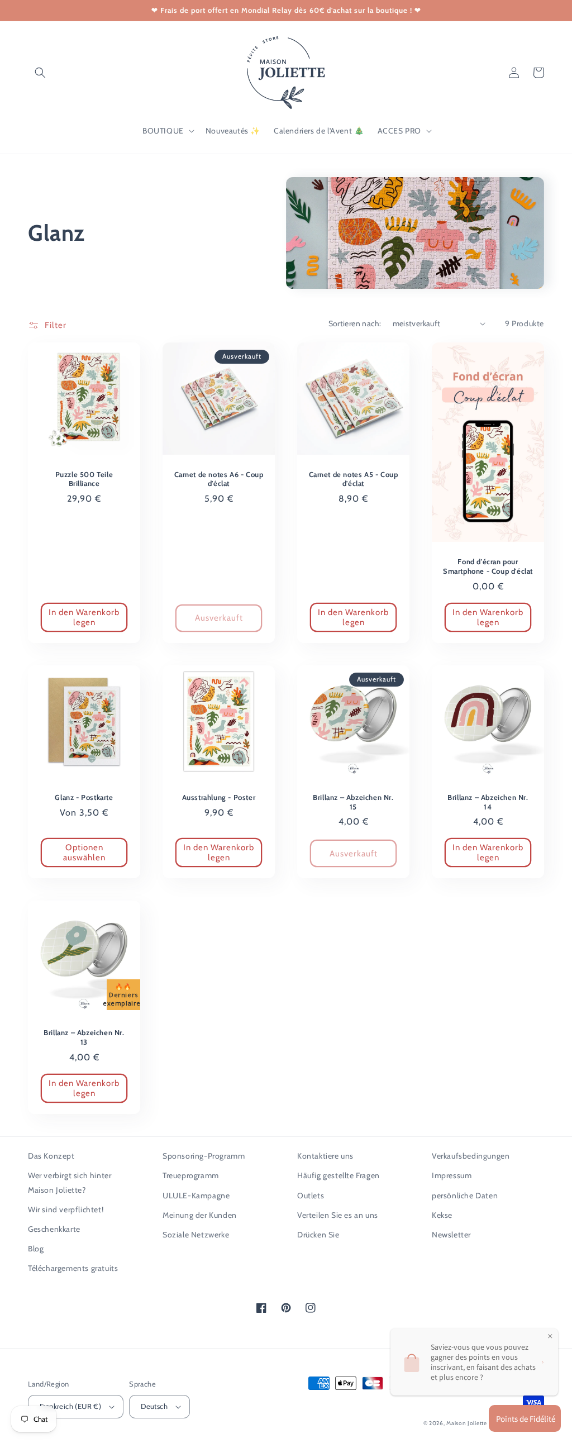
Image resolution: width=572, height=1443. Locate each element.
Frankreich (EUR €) (70, 1406)
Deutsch (154, 1406)
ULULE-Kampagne (196, 1195)
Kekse (442, 1215)
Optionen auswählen (84, 852)
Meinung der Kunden (200, 1215)
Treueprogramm (191, 1175)
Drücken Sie (318, 1235)
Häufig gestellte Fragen (338, 1175)
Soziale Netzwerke (196, 1235)
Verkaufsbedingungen (470, 1156)
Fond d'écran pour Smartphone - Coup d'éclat (488, 566)
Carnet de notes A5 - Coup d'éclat (353, 479)
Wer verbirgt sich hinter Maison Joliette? (69, 1182)
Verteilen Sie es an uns (337, 1215)
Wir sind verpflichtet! (65, 1209)
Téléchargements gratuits (73, 1268)
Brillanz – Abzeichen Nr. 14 (487, 802)
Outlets (310, 1195)
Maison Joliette (466, 1423)
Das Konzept (51, 1156)
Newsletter (451, 1235)
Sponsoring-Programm (204, 1156)
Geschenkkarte (54, 1229)
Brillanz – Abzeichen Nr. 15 (353, 802)
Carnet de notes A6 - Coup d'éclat (219, 479)
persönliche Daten (465, 1195)
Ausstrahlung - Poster (219, 797)
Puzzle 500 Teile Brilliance (84, 479)
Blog (36, 1249)
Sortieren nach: (355, 323)
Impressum (451, 1175)
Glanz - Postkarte (84, 797)
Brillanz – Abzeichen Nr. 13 (84, 1037)
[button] (40, 72)
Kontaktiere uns (325, 1156)
